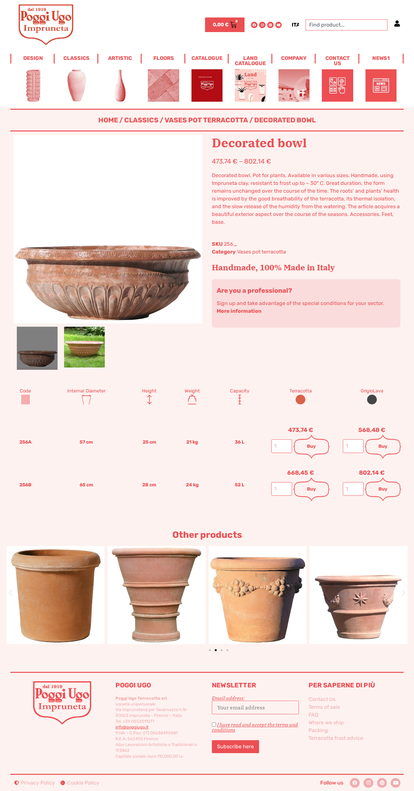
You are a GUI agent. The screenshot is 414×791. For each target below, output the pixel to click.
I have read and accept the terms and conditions (255, 727)
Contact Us (322, 699)
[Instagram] (262, 25)
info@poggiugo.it (131, 727)
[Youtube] (278, 25)
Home (108, 120)
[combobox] (346, 24)
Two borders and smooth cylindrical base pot (156, 584)
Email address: (228, 698)
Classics (141, 120)
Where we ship (326, 722)
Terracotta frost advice (336, 738)
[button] (10, 593)
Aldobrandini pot (358, 584)
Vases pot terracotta (206, 120)
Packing (318, 730)
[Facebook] (254, 25)
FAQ (313, 715)
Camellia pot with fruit (257, 583)
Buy (311, 446)
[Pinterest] (270, 25)
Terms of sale (324, 707)
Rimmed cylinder (55, 584)
